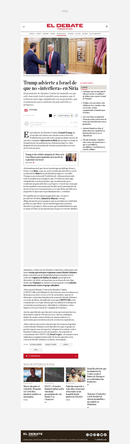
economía (46, 34)
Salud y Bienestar (95, 34)
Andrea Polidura (28, 162)
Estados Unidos (36, 344)
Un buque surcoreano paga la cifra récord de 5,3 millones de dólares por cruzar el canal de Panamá (94, 95)
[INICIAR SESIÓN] (107, 26)
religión (85, 34)
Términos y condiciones (49, 440)
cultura (78, 34)
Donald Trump (50, 344)
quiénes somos (28, 440)
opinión (52, 34)
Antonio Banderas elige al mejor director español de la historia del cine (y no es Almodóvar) (94, 132)
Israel (65, 344)
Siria (36, 350)
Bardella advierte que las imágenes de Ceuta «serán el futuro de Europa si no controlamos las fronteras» (96, 375)
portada (32, 34)
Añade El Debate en (64, 115)
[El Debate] (65, 25)
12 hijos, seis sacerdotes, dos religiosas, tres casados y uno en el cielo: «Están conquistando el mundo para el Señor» (94, 108)
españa (38, 34)
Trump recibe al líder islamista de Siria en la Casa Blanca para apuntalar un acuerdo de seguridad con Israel (44, 157)
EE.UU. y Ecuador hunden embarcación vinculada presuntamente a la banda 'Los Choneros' (54, 393)
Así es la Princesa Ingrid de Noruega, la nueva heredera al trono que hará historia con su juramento (94, 120)
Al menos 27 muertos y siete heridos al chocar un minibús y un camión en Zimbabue (96, 399)
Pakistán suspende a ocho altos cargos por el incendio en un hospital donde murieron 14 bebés (75, 391)
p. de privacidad (62, 440)
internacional (61, 34)
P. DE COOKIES (72, 440)
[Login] (107, 26)
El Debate (33, 110)
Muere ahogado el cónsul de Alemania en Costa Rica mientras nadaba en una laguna (32, 391)
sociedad (71, 34)
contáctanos (37, 440)
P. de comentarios (82, 440)
